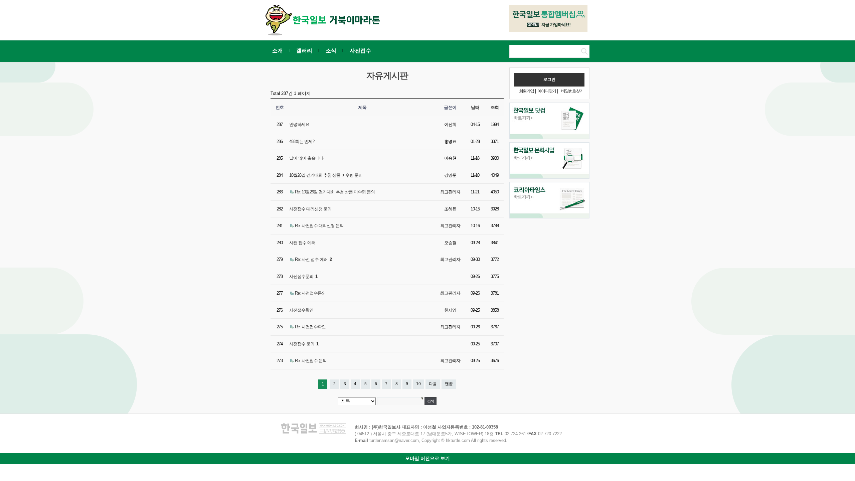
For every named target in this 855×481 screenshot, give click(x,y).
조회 (495, 107)
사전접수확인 (301, 310)
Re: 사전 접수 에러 (313, 259)
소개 (277, 50)
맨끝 (449, 383)
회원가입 (526, 91)
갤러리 (304, 50)
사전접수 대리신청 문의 (310, 208)
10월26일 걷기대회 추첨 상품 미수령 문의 (325, 175)
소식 (331, 50)
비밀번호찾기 (572, 91)
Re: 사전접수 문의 (311, 360)
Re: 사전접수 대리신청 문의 (319, 225)
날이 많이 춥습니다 (306, 158)
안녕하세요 (299, 124)
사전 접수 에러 (302, 242)
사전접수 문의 (303, 343)
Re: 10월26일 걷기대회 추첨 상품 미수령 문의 (335, 191)
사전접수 (360, 50)
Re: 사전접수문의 (310, 293)
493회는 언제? (301, 141)
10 (418, 383)
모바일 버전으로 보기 (427, 458)
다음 (433, 383)
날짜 (475, 107)
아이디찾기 (546, 91)
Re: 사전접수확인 (310, 326)
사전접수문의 (303, 276)
